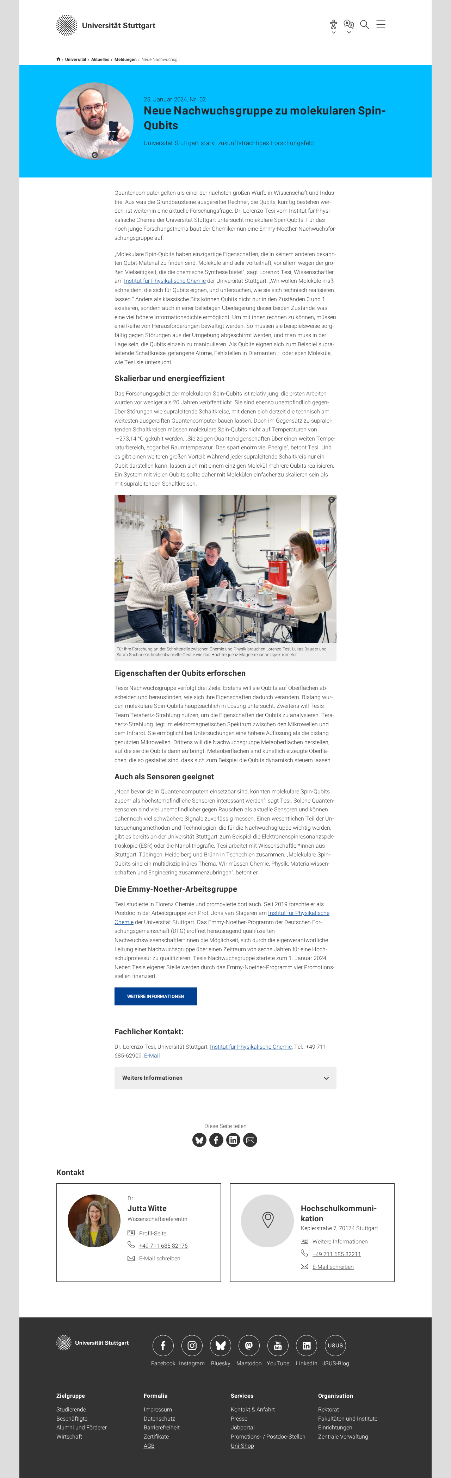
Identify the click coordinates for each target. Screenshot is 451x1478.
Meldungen (126, 59)
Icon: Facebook (163, 1345)
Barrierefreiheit (162, 1427)
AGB (149, 1445)
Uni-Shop (242, 1445)
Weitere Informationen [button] (152, 1077)
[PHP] (216, 1140)
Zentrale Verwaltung (343, 1436)
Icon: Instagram (192, 1345)
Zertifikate (156, 1436)
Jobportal (243, 1427)
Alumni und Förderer (81, 1427)
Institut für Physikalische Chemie (165, 280)
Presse (239, 1418)
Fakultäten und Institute (347, 1418)
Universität (75, 59)
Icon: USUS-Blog (335, 1345)
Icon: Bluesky (220, 1345)
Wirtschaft (69, 1436)
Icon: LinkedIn (306, 1345)
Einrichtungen (335, 1427)
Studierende (71, 1409)
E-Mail (152, 1055)
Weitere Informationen (155, 996)
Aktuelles (100, 59)
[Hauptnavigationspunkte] (380, 24)
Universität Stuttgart (58, 59)
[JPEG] (225, 569)
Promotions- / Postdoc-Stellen (268, 1436)
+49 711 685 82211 (337, 1254)
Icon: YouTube (278, 1345)
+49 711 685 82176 (163, 1245)
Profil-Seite (152, 1233)
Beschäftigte (71, 1418)
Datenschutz (159, 1418)
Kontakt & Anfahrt (253, 1409)
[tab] (225, 1078)
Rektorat (328, 1409)
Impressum (158, 1409)
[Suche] (364, 24)
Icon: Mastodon (249, 1345)
